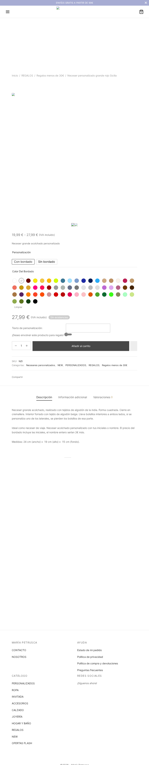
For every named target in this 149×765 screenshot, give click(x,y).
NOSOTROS (19, 656)
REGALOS (27, 75)
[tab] (44, 397)
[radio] (23, 262)
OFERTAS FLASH (22, 743)
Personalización (21, 252)
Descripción (44, 397)
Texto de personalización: (27, 328)
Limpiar (18, 307)
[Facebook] (26, 377)
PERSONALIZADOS (75, 365)
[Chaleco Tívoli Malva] (118, 487)
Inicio (15, 75)
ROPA (15, 690)
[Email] (38, 377)
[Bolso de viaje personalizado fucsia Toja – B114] (31, 553)
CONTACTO (19, 650)
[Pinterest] (48, 377)
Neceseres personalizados (40, 365)
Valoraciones (103, 397)
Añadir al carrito (81, 346)
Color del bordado (23, 271)
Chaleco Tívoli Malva (111, 510)
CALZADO (18, 710)
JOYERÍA (17, 716)
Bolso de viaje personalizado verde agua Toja (29, 512)
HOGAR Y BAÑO (21, 723)
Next (133, 160)
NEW (60, 365)
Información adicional (72, 397)
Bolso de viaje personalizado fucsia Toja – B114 (29, 578)
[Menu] (7, 12)
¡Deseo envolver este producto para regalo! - (38, 335)
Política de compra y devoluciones (97, 663)
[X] (43, 377)
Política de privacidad (90, 656)
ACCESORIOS (20, 703)
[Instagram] (87, 690)
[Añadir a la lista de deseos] (133, 346)
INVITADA (17, 696)
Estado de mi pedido (89, 650)
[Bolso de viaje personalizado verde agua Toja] (31, 487)
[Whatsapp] (32, 377)
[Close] (145, 2)
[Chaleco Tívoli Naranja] (74, 487)
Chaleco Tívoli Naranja (68, 510)
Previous (15, 160)
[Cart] (141, 12)
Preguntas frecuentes (90, 670)
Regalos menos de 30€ (50, 75)
